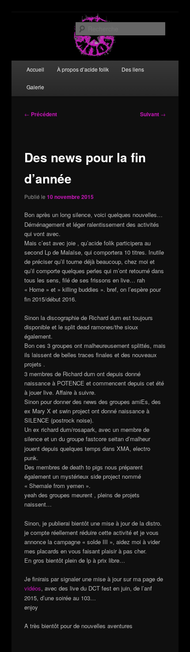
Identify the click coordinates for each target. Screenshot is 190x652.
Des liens (133, 69)
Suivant (153, 114)
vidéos (32, 588)
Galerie (35, 87)
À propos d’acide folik (83, 69)
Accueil (35, 69)
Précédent (40, 114)
